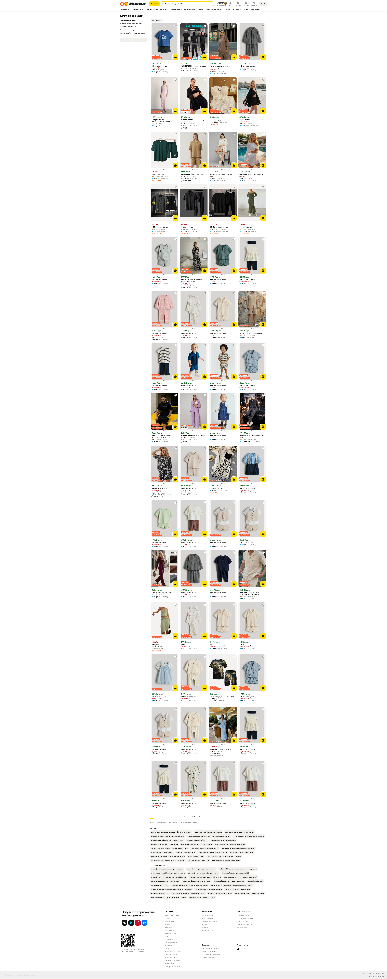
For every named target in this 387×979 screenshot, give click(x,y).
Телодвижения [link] (157, 120)
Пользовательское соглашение (26, 975)
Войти (263, 4)
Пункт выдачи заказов (244, 924)
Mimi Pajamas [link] (244, 120)
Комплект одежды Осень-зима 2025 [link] (164, 592)
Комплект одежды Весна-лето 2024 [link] (222, 697)
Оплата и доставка (208, 918)
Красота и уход (170, 939)
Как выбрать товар (208, 915)
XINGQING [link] (155, 645)
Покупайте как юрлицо (209, 921)
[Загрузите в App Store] (124, 925)
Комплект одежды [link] (159, 66)
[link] (171, 832)
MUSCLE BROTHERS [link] (187, 66)
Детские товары (170, 963)
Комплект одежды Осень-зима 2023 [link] (221, 175)
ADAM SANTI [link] (243, 593)
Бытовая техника (170, 921)
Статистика (9, 975)
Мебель (167, 918)
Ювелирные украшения (172, 967)
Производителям (242, 921)
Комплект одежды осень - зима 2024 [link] (251, 436)
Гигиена (167, 924)
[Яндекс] (382, 976)
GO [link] (211, 174)
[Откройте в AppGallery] (138, 925)
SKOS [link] (241, 435)
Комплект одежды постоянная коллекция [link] (162, 436)
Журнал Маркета (207, 930)
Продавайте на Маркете (209, 951)
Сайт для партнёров (208, 958)
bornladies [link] (214, 749)
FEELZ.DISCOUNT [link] (186, 120)
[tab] (126, 9)
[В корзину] (175, 57)
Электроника (169, 927)
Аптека (167, 936)
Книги (167, 948)
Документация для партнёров (211, 955)
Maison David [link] (185, 174)
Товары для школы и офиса (173, 951)
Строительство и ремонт (173, 960)
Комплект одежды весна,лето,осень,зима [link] (191, 280)
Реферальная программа (245, 918)
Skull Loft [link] (155, 435)
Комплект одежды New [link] (252, 120)
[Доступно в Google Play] (131, 925)
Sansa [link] (154, 488)
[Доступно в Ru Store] (144, 925)
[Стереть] (211, 4)
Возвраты (205, 927)
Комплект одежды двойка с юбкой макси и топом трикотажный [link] (163, 121)
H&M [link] (153, 66)
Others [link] (212, 227)
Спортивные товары (171, 954)
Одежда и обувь (170, 930)
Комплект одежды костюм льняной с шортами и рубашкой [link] (249, 593)
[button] (157, 20)
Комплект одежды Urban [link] (250, 333)
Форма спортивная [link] (193, 66)
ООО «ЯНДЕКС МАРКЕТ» (376, 973)
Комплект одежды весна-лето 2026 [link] (251, 175)
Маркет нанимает (243, 927)
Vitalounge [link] (185, 279)
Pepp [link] (153, 227)
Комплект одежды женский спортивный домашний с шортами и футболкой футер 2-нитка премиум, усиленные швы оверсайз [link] (222, 67)
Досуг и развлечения (172, 915)
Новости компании (243, 915)
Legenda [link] (242, 333)
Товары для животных (172, 957)
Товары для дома (170, 933)
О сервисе (205, 924)
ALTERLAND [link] (243, 174)
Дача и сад (168, 945)
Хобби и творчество (171, 942)
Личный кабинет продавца (210, 948)
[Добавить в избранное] (175, 26)
